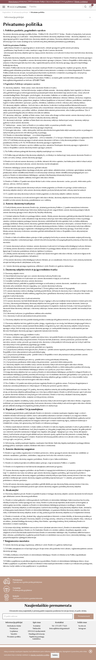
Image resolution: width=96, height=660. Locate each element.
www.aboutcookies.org (73, 437)
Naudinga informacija (37, 634)
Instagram (82, 629)
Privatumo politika (37, 12)
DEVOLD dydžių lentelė (36, 631)
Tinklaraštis (37, 629)
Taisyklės (14, 634)
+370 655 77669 (38, 80)
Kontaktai (36, 626)
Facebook (82, 626)
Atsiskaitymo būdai (14, 626)
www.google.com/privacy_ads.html (16, 439)
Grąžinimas (14, 631)
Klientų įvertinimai (81, 2)
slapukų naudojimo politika (40, 655)
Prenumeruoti (84, 616)
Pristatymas (14, 629)
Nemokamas (13, 2)
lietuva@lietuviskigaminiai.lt (13, 80)
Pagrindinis (6, 12)
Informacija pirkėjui (21, 12)
